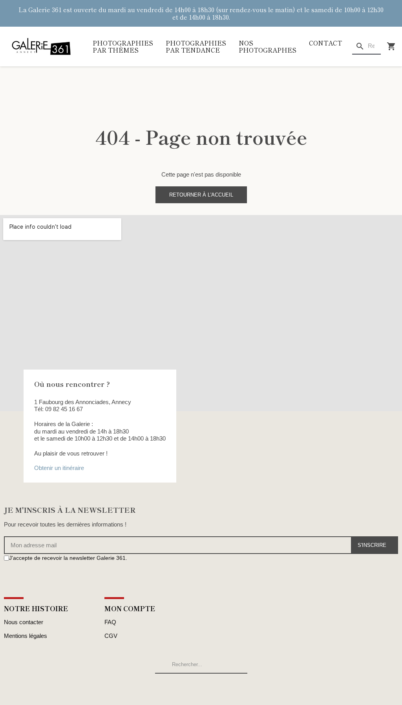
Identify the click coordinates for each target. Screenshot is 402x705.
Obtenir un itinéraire (59, 468)
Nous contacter (23, 622)
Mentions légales (25, 635)
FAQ (110, 622)
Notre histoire (36, 608)
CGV (110, 635)
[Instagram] (16, 573)
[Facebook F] (7, 573)
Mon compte (129, 608)
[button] (201, 194)
